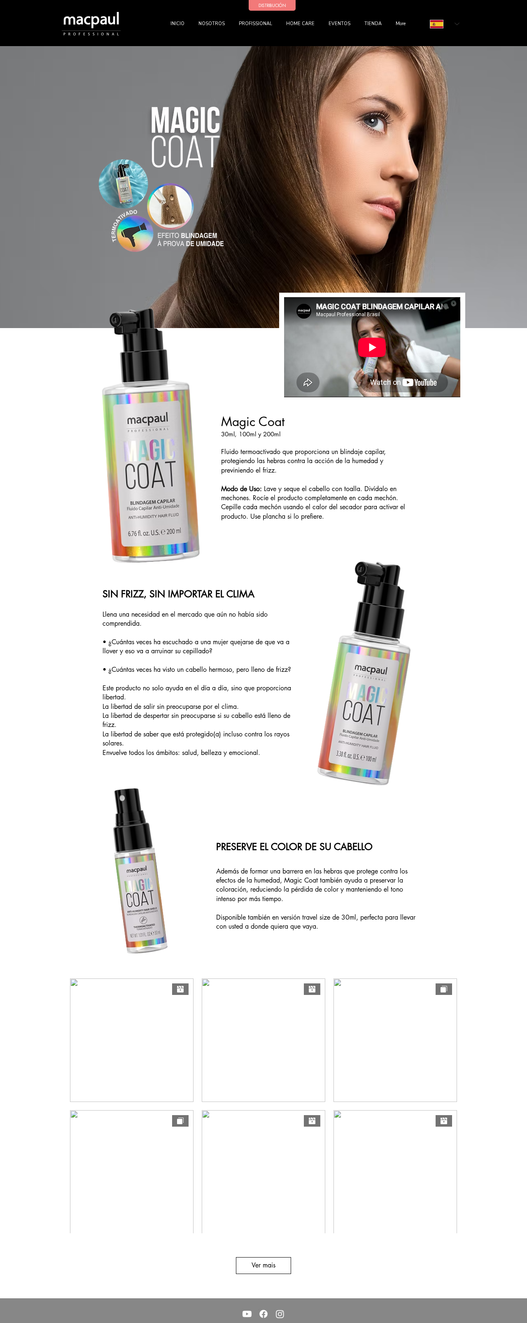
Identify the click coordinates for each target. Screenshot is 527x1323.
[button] (256, 24)
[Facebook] (263, 1314)
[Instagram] (280, 1314)
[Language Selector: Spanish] (444, 24)
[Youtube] (247, 1314)
